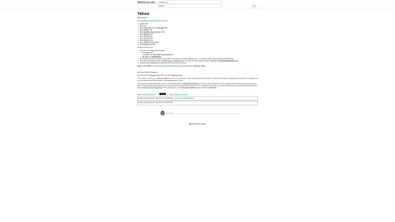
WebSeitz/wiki (146, 2)
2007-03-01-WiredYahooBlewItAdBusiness (224, 61)
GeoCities (146, 32)
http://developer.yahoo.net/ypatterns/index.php (168, 66)
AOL (165, 78)
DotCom (140, 17)
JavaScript (196, 66)
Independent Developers (191, 83)
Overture (146, 40)
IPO (141, 26)
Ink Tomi (146, 38)
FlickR (145, 42)
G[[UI (139, 66)
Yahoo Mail (160, 28)
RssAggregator (156, 57)
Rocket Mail (147, 28)
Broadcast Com (156, 32)
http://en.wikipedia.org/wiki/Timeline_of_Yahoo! (152, 20)
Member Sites (155, 75)
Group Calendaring (155, 87)
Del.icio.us (151, 42)
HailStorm (194, 87)
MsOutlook (213, 87)
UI (187, 66)
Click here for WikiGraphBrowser (184, 98)
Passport (154, 72)
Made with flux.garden (198, 123)
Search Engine (167, 61)
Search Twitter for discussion (179, 94)
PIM (147, 54)
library (190, 66)
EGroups (146, 34)
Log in (254, 6)
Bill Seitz (169, 113)
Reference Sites (177, 75)
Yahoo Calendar (166, 54)
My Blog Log (147, 44)
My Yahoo (145, 57)
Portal (145, 17)
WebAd (177, 61)
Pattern (149, 66)
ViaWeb (146, 30)
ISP (189, 59)
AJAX (202, 66)
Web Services (185, 87)
